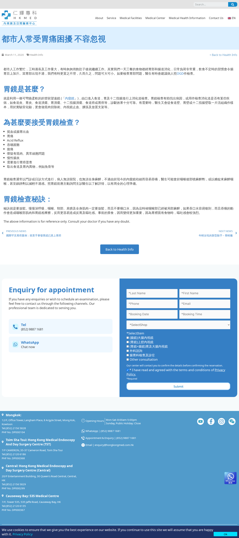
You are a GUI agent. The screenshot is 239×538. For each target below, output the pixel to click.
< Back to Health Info (223, 55)
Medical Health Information (187, 18)
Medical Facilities (131, 18)
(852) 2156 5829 (16, 484)
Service (111, 18)
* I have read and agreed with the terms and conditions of (175, 371)
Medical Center (155, 18)
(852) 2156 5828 (16, 428)
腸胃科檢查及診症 (142, 355)
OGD (180, 73)
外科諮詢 (136, 350)
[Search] (232, 4)
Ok (225, 534)
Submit (178, 386)
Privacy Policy (23, 534)
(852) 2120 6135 (16, 506)
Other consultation (144, 359)
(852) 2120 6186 (16, 454)
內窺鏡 (69, 98)
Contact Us (216, 18)
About (99, 18)
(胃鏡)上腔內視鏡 (141, 342)
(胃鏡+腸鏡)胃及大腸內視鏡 (149, 346)
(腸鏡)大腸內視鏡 (141, 337)
